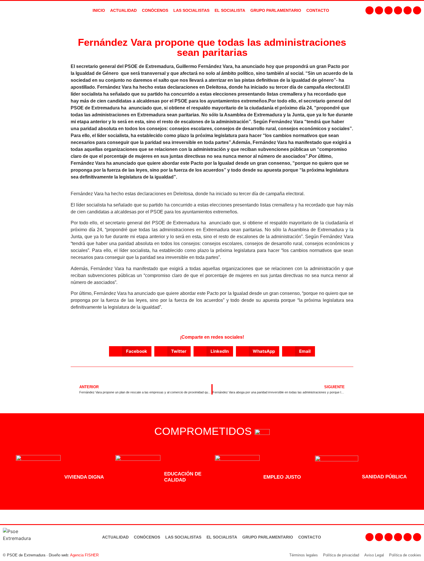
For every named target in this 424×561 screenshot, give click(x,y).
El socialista (230, 10)
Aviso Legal (374, 555)
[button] (130, 351)
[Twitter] (388, 10)
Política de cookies (405, 555)
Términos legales (303, 555)
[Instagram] (379, 10)
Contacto (309, 537)
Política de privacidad (341, 555)
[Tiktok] (417, 10)
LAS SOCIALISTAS (191, 10)
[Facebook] (369, 10)
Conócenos (147, 537)
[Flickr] (408, 10)
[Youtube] (398, 10)
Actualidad (115, 537)
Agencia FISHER (84, 555)
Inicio (99, 10)
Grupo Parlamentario (275, 10)
